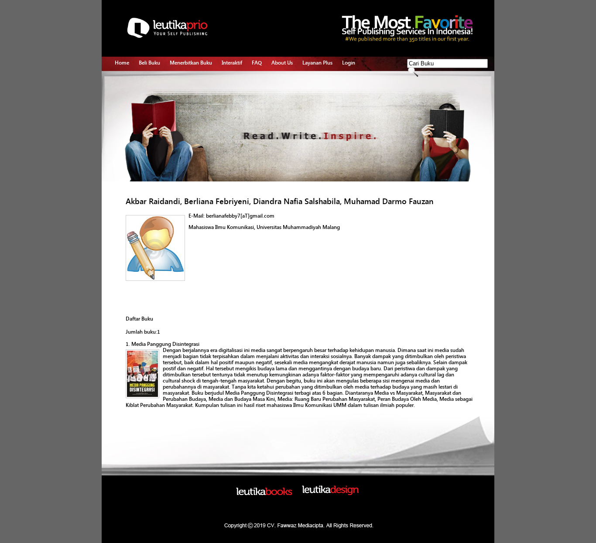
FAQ (257, 63)
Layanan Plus (317, 63)
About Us (282, 63)
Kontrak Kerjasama (191, 91)
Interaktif (232, 63)
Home (122, 63)
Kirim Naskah (185, 111)
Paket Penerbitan (189, 101)
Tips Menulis (236, 81)
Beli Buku (149, 63)
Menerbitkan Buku (191, 63)
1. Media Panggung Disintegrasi (162, 344)
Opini (228, 101)
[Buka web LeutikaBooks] (264, 493)
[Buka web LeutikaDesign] (330, 493)
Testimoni (181, 131)
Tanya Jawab (236, 91)
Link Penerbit (185, 121)
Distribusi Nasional (191, 141)
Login (348, 63)
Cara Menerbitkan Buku (196, 81)
